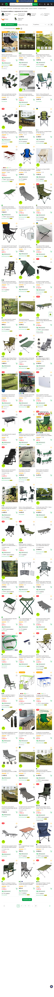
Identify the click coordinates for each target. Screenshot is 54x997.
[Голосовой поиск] (31, 4)
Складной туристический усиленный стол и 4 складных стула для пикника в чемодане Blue (43, 696)
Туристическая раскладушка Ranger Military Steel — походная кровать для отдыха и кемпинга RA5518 (43, 55)
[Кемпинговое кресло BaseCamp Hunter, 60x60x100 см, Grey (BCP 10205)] (44, 568)
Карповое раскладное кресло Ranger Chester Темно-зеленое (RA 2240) (43, 807)
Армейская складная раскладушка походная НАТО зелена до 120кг (27, 435)
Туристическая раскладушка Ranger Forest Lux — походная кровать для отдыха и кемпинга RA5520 (26, 132)
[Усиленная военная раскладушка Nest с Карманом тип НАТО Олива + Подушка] (27, 757)
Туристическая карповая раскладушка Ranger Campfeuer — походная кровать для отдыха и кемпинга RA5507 (44, 771)
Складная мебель (42, 8)
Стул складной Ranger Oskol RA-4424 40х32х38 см (9, 619)
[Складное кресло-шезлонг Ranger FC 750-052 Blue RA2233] (27, 156)
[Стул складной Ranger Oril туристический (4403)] (27, 605)
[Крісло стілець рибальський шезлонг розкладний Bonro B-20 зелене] (44, 81)
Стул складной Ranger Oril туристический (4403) (25, 619)
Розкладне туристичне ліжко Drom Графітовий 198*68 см (43, 545)
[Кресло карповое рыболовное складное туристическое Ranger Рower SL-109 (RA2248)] (10, 268)
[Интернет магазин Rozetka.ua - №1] (6, 4)
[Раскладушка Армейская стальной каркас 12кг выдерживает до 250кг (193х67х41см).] (10, 719)
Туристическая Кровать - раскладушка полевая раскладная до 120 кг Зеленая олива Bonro (9, 656)
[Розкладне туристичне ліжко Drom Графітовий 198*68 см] (44, 531)
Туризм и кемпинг (33, 8)
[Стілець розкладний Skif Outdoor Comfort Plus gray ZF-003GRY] (27, 870)
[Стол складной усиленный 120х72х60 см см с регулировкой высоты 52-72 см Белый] (44, 381)
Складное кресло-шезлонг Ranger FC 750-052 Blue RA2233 (27, 170)
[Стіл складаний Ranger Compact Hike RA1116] (27, 832)
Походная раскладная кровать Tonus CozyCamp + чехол (43, 619)
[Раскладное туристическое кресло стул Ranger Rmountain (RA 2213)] (44, 642)
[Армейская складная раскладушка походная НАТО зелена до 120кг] (27, 421)
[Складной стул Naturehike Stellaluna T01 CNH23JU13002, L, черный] (10, 531)
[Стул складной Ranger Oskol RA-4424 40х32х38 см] (10, 605)
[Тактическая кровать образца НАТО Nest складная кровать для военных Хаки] (27, 268)
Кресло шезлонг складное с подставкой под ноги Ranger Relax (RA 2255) (27, 545)
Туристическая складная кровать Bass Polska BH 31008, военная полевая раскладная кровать (9, 847)
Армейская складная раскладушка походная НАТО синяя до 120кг (27, 656)
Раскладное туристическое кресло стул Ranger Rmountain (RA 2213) (43, 656)
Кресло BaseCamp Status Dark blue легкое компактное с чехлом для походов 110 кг (44, 847)
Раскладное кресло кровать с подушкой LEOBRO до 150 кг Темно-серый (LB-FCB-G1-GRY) (43, 359)
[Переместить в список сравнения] (16, 35)
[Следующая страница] (49, 906)
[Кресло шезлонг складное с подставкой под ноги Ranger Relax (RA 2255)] (27, 531)
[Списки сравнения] (48, 4)
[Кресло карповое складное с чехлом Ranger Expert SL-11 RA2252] (10, 682)
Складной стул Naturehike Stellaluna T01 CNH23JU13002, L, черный (9, 545)
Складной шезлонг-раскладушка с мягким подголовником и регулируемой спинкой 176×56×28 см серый (27, 807)
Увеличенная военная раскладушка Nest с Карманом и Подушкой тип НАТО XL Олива (26, 320)
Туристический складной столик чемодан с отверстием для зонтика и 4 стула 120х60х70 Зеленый (27, 696)
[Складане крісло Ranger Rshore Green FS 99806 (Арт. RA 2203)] (10, 345)
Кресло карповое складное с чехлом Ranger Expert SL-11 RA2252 (8, 696)
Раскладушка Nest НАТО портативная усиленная (24, 471)
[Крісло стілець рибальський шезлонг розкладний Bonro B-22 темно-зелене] (27, 494)
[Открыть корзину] (51, 4)
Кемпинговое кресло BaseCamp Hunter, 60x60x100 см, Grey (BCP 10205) (44, 582)
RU (39, 4)
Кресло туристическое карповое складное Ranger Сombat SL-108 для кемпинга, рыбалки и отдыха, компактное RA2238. (9, 582)
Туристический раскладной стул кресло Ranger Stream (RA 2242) (43, 207)
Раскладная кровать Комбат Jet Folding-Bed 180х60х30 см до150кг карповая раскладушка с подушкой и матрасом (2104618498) (27, 207)
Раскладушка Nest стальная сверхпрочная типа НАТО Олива (43, 247)
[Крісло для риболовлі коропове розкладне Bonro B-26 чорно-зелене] (10, 81)
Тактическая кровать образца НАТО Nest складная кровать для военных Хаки (26, 282)
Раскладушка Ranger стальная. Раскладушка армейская (43, 884)
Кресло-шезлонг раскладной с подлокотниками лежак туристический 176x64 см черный (9, 471)
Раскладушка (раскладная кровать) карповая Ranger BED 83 (9, 807)
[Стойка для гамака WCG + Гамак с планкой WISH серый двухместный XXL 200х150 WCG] (44, 494)
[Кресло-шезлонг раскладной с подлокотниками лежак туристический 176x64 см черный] (10, 456)
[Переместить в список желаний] (16, 32)
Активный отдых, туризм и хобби (20, 8)
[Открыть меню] (2, 4)
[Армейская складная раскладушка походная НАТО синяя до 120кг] (27, 642)
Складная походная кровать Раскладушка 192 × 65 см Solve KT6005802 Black (43, 282)
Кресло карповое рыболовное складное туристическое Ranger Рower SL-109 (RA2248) (9, 282)
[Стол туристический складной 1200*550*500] (10, 421)
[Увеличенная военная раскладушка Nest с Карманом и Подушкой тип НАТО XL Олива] (27, 306)
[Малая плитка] (51, 24)
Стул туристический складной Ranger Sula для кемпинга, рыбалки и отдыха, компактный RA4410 (9, 320)
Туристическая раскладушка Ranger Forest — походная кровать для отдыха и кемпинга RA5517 (27, 55)
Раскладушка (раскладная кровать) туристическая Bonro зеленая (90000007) (9, 207)
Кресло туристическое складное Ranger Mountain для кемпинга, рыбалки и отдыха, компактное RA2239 (9, 508)
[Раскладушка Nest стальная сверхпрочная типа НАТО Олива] (44, 232)
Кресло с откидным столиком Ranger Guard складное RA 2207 (9, 884)
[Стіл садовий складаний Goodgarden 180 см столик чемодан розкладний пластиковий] (27, 232)
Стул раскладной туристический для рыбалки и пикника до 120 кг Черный (9, 247)
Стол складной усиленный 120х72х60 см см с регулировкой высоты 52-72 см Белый (43, 395)
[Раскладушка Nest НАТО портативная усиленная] (27, 456)
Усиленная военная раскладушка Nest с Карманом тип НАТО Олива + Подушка (27, 771)
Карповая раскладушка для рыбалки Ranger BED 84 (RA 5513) (44, 320)
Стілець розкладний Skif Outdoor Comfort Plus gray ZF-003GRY (26, 884)
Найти (35, 4)
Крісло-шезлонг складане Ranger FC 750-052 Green (44, 132)
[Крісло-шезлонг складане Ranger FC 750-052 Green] (44, 118)
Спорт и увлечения (7, 8)
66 (35, 905)
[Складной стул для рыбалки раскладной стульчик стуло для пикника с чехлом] (44, 719)
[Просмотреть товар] (19, 53)
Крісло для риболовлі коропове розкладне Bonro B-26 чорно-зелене (9, 95)
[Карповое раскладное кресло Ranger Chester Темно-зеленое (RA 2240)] (44, 793)
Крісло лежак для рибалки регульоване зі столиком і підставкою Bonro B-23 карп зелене (42, 471)
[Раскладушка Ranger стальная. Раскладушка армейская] (44, 870)
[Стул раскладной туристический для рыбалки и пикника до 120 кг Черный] (10, 232)
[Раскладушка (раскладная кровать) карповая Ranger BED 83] (10, 793)
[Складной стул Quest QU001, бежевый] (44, 156)
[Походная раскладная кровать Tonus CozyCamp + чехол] (44, 605)
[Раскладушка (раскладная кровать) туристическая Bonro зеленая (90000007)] (10, 193)
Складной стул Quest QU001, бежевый (43, 170)
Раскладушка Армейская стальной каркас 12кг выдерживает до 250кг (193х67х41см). (9, 733)
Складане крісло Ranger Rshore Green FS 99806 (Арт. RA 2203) (9, 359)
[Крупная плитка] (48, 24)
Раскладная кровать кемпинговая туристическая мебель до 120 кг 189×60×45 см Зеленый (26, 359)
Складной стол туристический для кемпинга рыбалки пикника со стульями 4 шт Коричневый (10, 170)
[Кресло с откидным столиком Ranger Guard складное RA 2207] (10, 870)
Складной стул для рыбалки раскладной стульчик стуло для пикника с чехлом (43, 733)
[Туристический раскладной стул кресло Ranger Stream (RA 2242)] (44, 193)
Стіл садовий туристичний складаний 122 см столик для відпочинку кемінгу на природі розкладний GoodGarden (26, 582)
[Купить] (16, 60)
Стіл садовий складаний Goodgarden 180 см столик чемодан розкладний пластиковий (27, 247)
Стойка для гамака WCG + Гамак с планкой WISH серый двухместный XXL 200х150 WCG (44, 508)
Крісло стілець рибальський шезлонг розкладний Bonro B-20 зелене (43, 95)
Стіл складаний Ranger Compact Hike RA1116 (26, 847)
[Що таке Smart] (21, 28)
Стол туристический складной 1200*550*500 (9, 435)
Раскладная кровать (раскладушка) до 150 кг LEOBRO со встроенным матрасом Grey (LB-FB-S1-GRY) (9, 771)
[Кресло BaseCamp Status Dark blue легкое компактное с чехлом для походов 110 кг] (44, 832)
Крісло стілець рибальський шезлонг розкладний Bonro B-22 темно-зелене (26, 508)
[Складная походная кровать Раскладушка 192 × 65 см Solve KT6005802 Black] (44, 268)
